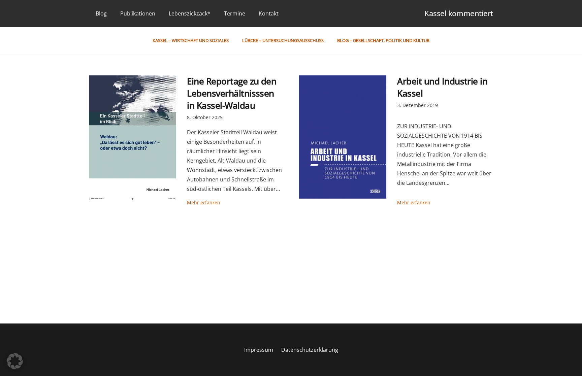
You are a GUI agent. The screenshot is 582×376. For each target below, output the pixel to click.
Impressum (258, 349)
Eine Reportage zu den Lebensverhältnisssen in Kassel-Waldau (231, 93)
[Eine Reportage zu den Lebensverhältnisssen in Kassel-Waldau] (132, 137)
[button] (15, 361)
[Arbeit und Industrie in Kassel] (342, 137)
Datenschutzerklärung (309, 349)
